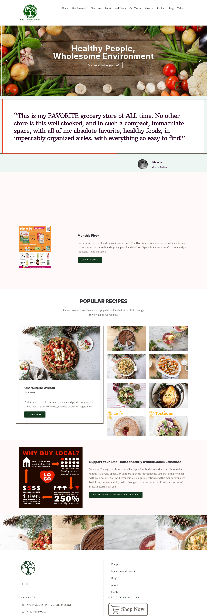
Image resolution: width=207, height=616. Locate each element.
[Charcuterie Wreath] (59, 353)
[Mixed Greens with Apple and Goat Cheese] (126, 395)
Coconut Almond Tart (126, 332)
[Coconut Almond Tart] (126, 338)
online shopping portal (114, 247)
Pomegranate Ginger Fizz (168, 332)
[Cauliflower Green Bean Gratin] (126, 366)
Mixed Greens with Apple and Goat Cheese (126, 386)
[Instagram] (27, 584)
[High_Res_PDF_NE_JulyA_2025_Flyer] (35, 227)
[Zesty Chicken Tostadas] (168, 423)
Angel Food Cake (126, 417)
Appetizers (29, 392)
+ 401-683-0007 (36, 611)
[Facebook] (22, 584)
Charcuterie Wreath (59, 350)
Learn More (34, 414)
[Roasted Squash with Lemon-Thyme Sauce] (168, 366)
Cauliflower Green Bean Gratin (126, 357)
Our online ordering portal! (103, 65)
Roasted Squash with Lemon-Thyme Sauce (168, 357)
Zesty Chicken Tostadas (168, 417)
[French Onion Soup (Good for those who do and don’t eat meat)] (168, 395)
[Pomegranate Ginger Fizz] (168, 338)
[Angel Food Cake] (126, 423)
